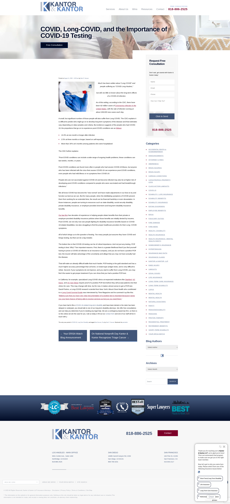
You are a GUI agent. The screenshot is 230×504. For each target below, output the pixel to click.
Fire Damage (154, 222)
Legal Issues (154, 273)
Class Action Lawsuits (159, 186)
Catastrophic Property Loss (160, 181)
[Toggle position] (220, 446)
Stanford (128, 280)
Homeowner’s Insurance (160, 245)
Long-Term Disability (83, 322)
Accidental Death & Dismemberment (157, 150)
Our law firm (63, 215)
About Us (123, 9)
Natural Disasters (157, 301)
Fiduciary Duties (156, 218)
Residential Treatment (159, 322)
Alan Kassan (98, 322)
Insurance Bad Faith (158, 253)
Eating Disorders (157, 206)
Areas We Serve (49, 482)
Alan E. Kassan (84, 78)
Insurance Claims (157, 257)
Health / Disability (157, 230)
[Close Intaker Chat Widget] (224, 446)
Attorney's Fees (156, 160)
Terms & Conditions (78, 490)
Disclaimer (55, 490)
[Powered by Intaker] (214, 500)
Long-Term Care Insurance (161, 281)
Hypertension (155, 249)
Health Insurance (157, 235)
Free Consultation (54, 45)
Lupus (151, 289)
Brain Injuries (155, 168)
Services (110, 9)
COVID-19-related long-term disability (89, 305)
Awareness (154, 164)
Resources (146, 9)
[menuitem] (110, 9)
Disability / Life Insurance (161, 194)
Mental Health (155, 293)
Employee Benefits (157, 210)
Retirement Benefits (158, 326)
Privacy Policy (65, 490)
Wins (134, 9)
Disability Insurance (158, 202)
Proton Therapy (156, 318)
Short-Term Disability (159, 330)
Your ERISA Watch (157, 334)
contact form (110, 314)
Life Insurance (155, 277)
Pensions (153, 314)
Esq (103, 322)
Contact (160, 9)
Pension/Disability (157, 309)
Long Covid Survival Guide (72, 292)
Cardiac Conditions (158, 176)
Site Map (89, 490)
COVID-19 (74, 322)
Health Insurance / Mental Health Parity (161, 240)
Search (172, 381)
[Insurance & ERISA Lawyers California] (62, 6)
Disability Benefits (157, 198)
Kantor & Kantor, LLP (158, 261)
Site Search (82, 482)
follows (118, 128)
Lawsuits (153, 269)
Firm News (153, 226)
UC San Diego (72, 283)
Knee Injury (154, 265)
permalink (125, 322)
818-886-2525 (178, 9)
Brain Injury (154, 172)
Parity (151, 305)
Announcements (156, 156)
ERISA (151, 214)
